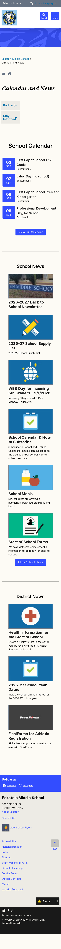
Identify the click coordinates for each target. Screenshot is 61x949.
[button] (20, 3)
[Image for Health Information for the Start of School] (30, 616)
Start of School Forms (28, 542)
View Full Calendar (31, 232)
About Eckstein (10, 811)
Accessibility (9, 841)
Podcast (9, 105)
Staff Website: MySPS (15, 862)
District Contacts (11, 878)
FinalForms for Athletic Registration (28, 736)
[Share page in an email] (3, 74)
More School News (30, 562)
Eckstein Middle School (15, 58)
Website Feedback (12, 889)
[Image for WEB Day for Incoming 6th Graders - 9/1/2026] (30, 372)
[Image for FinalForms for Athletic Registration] (30, 717)
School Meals (20, 493)
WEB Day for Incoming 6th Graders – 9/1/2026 (29, 390)
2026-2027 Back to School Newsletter (26, 304)
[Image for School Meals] (30, 477)
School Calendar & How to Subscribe (29, 439)
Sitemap (6, 857)
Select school (10, 3)
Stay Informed (9, 117)
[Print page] (10, 74)
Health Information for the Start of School (28, 634)
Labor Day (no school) (33, 176)
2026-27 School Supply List (29, 345)
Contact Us (8, 818)
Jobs (5, 852)
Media (5, 884)
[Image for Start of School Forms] (30, 525)
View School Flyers (21, 827)
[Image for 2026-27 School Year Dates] (30, 668)
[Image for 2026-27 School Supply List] (30, 327)
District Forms (10, 873)
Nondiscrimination (12, 846)
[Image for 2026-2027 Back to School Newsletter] (30, 286)
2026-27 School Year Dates (27, 687)
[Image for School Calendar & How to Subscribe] (30, 421)
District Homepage (12, 868)
